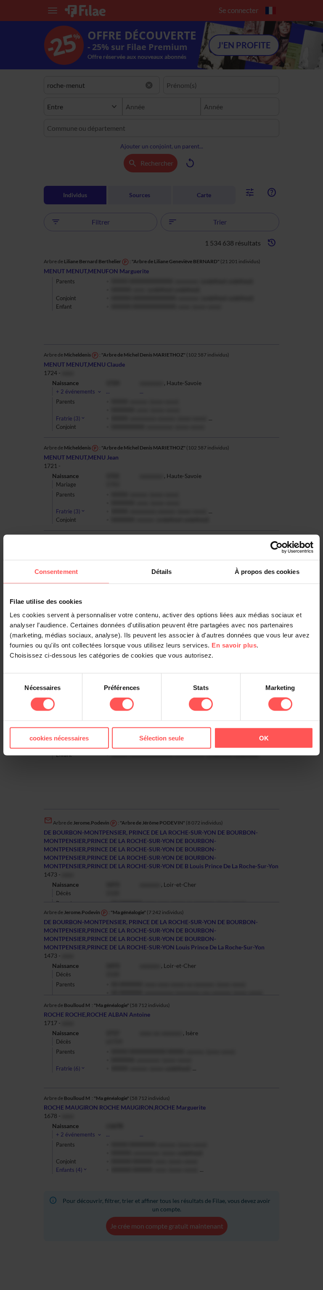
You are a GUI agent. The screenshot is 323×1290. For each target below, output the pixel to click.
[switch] (122, 704)
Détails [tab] (161, 571)
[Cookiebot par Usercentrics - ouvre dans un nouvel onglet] (276, 547)
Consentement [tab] (56, 571)
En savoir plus (234, 644)
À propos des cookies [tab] (267, 571)
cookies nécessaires (59, 737)
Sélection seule (161, 737)
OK (264, 737)
